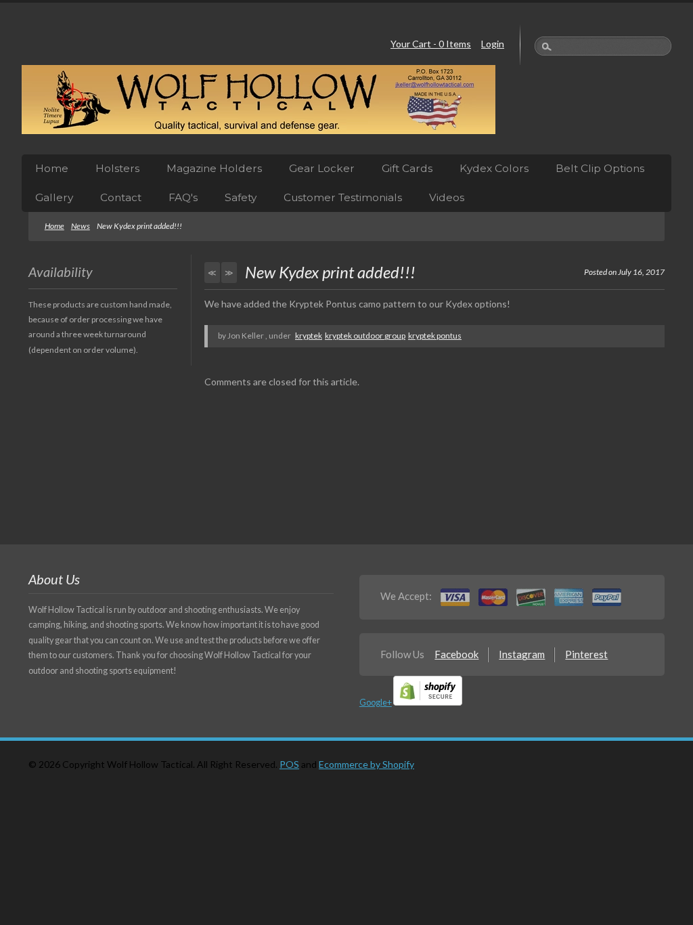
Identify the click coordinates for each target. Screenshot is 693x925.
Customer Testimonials (343, 197)
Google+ (375, 702)
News (80, 226)
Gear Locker (322, 168)
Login (492, 43)
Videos (446, 197)
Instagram (522, 654)
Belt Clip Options (600, 168)
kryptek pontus (435, 335)
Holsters (117, 168)
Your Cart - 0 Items (430, 43)
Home (51, 168)
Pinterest (586, 654)
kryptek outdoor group (365, 335)
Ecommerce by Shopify (366, 764)
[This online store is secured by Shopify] (427, 702)
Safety (240, 197)
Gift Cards (407, 168)
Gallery (54, 197)
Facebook (456, 654)
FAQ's (183, 197)
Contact (120, 197)
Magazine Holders (214, 168)
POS (289, 764)
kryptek (308, 335)
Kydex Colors (494, 168)
